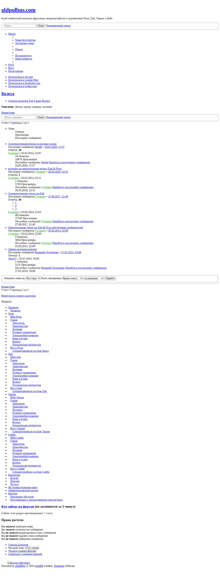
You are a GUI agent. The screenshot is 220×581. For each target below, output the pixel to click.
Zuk (10, 354)
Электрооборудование (25, 335)
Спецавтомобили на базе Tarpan (31, 431)
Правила (13, 307)
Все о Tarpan (17, 428)
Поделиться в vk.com (20, 76)
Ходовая (17, 329)
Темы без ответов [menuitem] (25, 40)
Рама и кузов (20, 338)
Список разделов (18, 544)
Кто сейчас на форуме (17, 506)
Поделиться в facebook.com (24, 83)
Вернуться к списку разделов (18, 295)
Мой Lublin (17, 437)
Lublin (11, 434)
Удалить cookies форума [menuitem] (22, 550)
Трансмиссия (20, 326)
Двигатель (18, 323)
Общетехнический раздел (23, 490)
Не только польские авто (22, 487)
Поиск (41, 25)
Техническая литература (26, 344)
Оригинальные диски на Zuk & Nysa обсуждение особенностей (45, 227)
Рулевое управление (24, 332)
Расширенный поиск (58, 25)
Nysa (11, 313)
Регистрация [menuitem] (15, 71)
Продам (14, 481)
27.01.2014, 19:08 (71, 252)
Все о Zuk (16, 388)
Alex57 (12, 258)
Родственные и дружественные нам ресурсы (36, 499)
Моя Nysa (16, 316)
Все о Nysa (16, 347)
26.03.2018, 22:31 (58, 171)
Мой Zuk (15, 357)
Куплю (14, 478)
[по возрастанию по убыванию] (94, 278)
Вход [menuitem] (11, 68)
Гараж (14, 319)
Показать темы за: (15, 278)
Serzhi (38, 146)
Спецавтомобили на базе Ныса (30, 350)
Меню (11, 33)
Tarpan (12, 394)
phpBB (39, 565)
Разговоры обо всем (22, 496)
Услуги (14, 484)
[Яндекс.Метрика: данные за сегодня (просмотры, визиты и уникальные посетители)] (18, 562)
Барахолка (14, 474)
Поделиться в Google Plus (23, 80)
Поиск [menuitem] (19, 49)
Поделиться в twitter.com (22, 86)
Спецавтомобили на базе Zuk (29, 391)
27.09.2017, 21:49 (58, 196)
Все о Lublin (17, 468)
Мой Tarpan (17, 397)
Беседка (12, 493)
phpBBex (20, 565)
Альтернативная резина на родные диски (32, 143)
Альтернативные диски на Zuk (26, 193)
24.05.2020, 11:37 (54, 146)
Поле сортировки (51, 278)
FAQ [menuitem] (11, 64)
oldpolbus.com (18, 10)
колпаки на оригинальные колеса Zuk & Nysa (35, 168)
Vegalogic (59, 565)
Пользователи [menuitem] (23, 55)
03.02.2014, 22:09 (58, 230)
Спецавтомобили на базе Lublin (31, 471)
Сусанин (13, 153)
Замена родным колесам (22, 249)
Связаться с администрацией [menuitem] (25, 554)
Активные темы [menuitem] (24, 43)
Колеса (7, 93)
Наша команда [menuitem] (23, 58)
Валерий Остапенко (46, 252)
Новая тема (8, 112)
